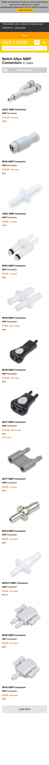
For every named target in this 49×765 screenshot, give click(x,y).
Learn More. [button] (20, 27)
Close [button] (24, 35)
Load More (24, 709)
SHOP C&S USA (25, 10)
